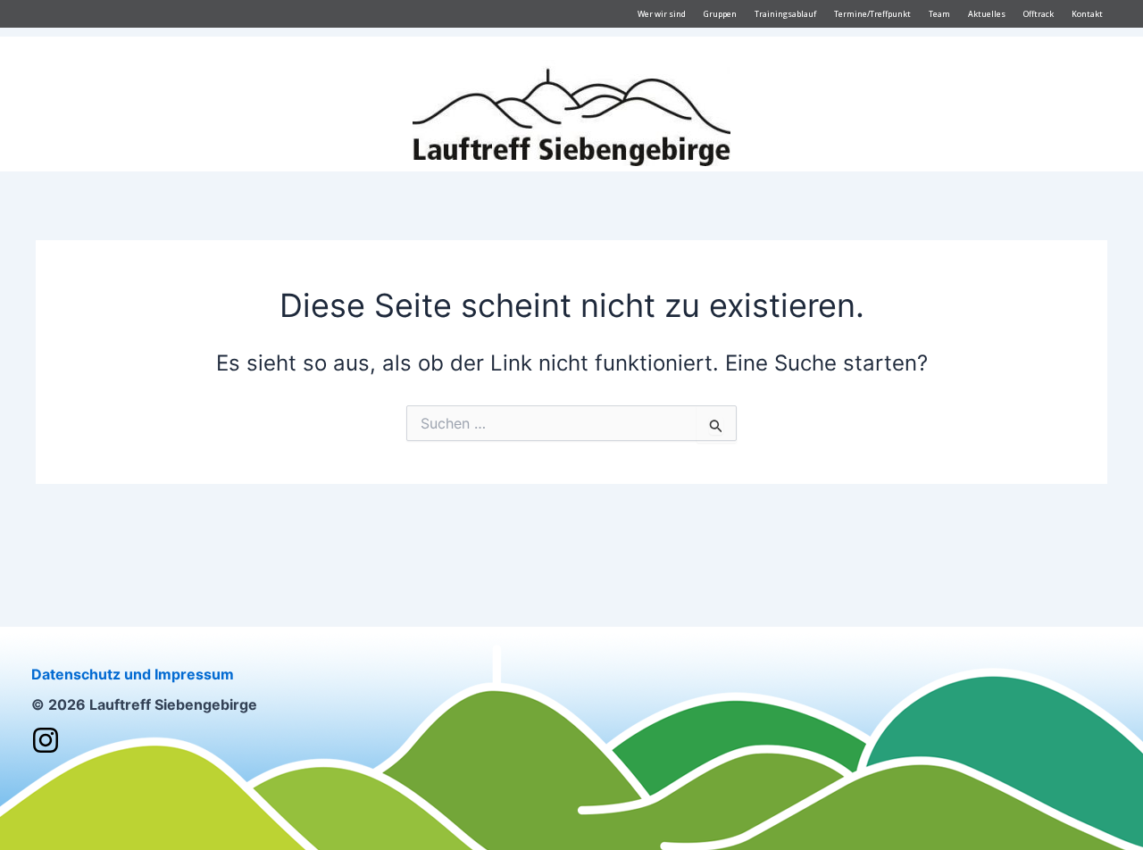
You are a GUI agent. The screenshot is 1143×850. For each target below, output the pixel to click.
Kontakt (1087, 14)
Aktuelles (986, 14)
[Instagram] (45, 740)
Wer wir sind (662, 14)
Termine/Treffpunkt (872, 14)
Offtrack (1038, 14)
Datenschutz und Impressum (132, 674)
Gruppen (720, 14)
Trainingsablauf (785, 14)
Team (939, 14)
